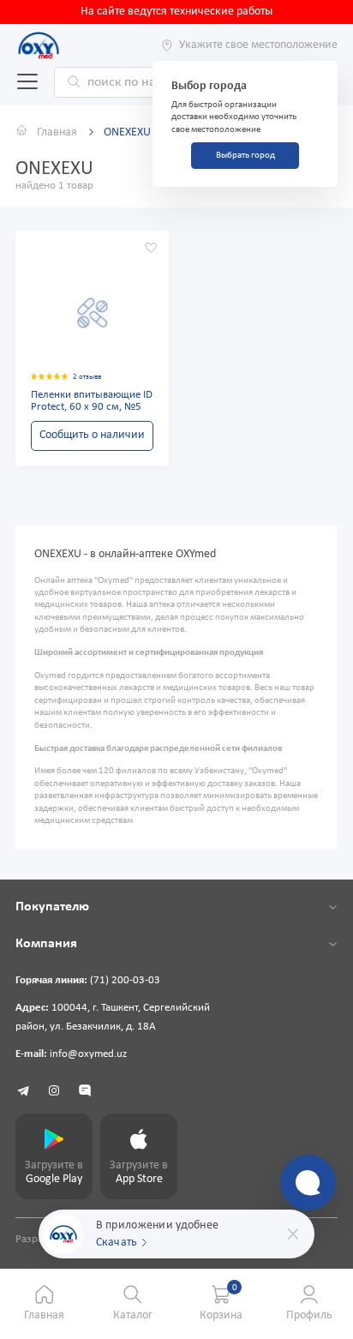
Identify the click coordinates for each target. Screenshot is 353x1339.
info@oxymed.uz (88, 1054)
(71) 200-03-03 (125, 981)
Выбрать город (245, 155)
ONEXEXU (127, 132)
